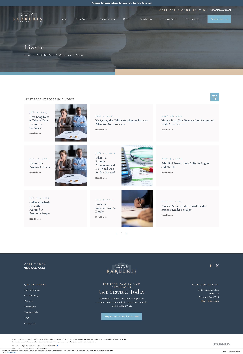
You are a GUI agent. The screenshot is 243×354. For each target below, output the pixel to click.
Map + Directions (210, 301)
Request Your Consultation (119, 316)
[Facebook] (210, 265)
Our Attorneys (31, 295)
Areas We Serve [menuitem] (168, 19)
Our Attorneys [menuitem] (107, 19)
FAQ (26, 318)
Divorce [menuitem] (127, 19)
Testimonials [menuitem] (192, 19)
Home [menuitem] (63, 19)
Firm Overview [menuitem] (83, 19)
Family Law (30, 306)
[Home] (27, 16)
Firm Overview (32, 290)
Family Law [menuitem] (146, 19)
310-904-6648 (220, 10)
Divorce (28, 301)
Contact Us (216, 19)
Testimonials (31, 312)
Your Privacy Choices (46, 346)
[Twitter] (217, 265)
